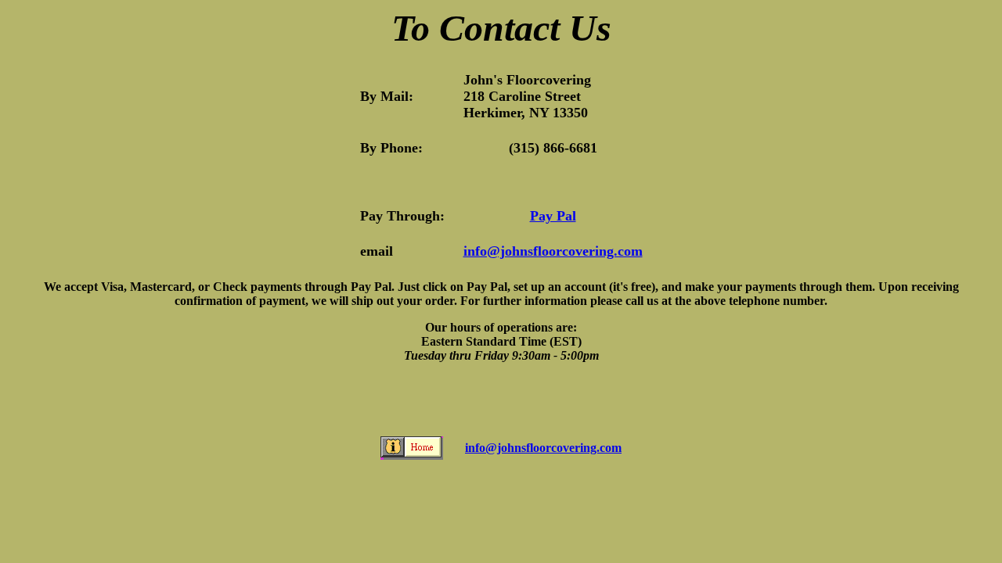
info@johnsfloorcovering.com (553, 251)
